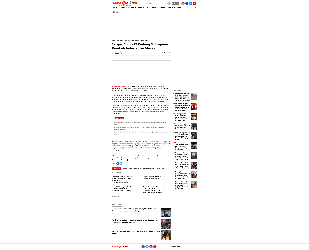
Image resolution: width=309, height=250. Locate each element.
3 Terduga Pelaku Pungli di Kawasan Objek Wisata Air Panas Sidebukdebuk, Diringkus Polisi (182, 117)
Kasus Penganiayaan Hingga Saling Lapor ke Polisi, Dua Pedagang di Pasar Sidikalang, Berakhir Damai (182, 107)
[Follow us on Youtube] (155, 246)
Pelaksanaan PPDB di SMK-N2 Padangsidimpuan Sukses (152, 177)
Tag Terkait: (116, 168)
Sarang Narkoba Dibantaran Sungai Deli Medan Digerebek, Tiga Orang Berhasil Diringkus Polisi (182, 175)
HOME (114, 8)
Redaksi (173, 246)
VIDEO (185, 8)
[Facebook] (117, 163)
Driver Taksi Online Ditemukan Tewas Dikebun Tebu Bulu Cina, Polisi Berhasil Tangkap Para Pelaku (182, 156)
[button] (195, 7)
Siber (178, 246)
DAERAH (141, 8)
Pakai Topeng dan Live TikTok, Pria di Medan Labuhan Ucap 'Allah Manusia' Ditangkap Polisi (182, 136)
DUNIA (147, 8)
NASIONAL (132, 8)
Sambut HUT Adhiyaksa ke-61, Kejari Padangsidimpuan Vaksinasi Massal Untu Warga (121, 188)
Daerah (117, 40)
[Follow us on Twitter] (147, 246)
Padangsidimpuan (135, 40)
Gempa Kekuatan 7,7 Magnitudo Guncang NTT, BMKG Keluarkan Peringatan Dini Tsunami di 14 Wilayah (182, 97)
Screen (175, 3)
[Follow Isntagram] (151, 246)
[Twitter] (120, 163)
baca (166, 52)
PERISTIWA (123, 8)
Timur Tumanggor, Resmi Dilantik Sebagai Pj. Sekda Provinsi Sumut (136, 232)
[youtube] (194, 3)
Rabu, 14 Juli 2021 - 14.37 (117, 53)
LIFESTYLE (162, 8)
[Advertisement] (154, 27)
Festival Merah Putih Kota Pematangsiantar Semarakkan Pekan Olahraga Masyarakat (135, 221)
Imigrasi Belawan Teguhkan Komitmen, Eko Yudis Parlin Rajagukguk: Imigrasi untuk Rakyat (134, 210)
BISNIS (154, 8)
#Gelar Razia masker (135, 168)
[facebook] (186, 3)
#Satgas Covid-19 (161, 168)
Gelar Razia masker (125, 40)
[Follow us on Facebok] (143, 246)
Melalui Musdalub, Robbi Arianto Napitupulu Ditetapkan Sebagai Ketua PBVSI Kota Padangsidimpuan (152, 189)
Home (113, 40)
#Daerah (124, 168)
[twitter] (190, 3)
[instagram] (183, 3)
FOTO (179, 8)
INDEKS (115, 12)
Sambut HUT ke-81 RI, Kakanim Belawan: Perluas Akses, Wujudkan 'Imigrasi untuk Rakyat (182, 185)
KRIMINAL (172, 8)
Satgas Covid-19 (144, 40)
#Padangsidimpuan (148, 168)
